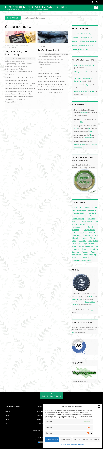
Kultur (74, 221)
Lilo (6, 423)
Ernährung (52, 57)
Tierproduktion (89, 230)
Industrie (29, 64)
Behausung (20, 61)
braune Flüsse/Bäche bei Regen (82, 34)
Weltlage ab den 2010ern (80, 49)
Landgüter (16, 66)
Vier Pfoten (40, 415)
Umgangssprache (78, 232)
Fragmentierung (10, 64)
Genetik (74, 257)
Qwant (7, 419)
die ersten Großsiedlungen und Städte (84, 42)
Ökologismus (10, 48)
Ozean (57, 62)
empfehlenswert (11, 46)
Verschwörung (78, 213)
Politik (74, 241)
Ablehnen (65, 439)
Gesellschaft (76, 208)
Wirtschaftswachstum (24, 72)
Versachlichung (90, 255)
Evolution (81, 246)
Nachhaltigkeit (91, 213)
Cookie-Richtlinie (65, 444)
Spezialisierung (89, 243)
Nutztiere (41, 46)
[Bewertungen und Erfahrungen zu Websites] (42, 442)
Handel (23, 64)
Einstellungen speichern (86, 439)
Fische (59, 57)
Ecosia (7, 412)
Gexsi (7, 415)
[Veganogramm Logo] (84, 378)
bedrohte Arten (10, 61)
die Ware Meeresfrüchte (49, 50)
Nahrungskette (77, 227)
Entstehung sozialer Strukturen (82, 38)
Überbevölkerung (78, 219)
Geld (18, 64)
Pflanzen (93, 238)
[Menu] (3, 2)
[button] (99, 406)
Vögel (74, 246)
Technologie (86, 235)
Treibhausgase (10, 69)
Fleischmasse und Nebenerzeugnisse (50, 59)
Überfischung (20, 69)
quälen (76, 249)
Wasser (93, 252)
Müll (91, 216)
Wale (49, 65)
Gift (95, 235)
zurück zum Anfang (51, 396)
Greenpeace (41, 423)
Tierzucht (24, 66)
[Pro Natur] (84, 193)
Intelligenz (94, 210)
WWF (39, 419)
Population (76, 260)
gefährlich (75, 230)
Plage (94, 207)
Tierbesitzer (87, 207)
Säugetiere (76, 235)
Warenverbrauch (10, 72)
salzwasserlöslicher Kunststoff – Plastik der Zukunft (41, 18)
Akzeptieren (52, 439)
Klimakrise (24, 46)
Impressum (74, 444)
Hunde (84, 238)
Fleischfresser (86, 260)
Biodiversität (76, 255)
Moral (84, 249)
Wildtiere (92, 232)
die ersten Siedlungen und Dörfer (82, 45)
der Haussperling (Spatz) (82, 85)
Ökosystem (50, 62)
